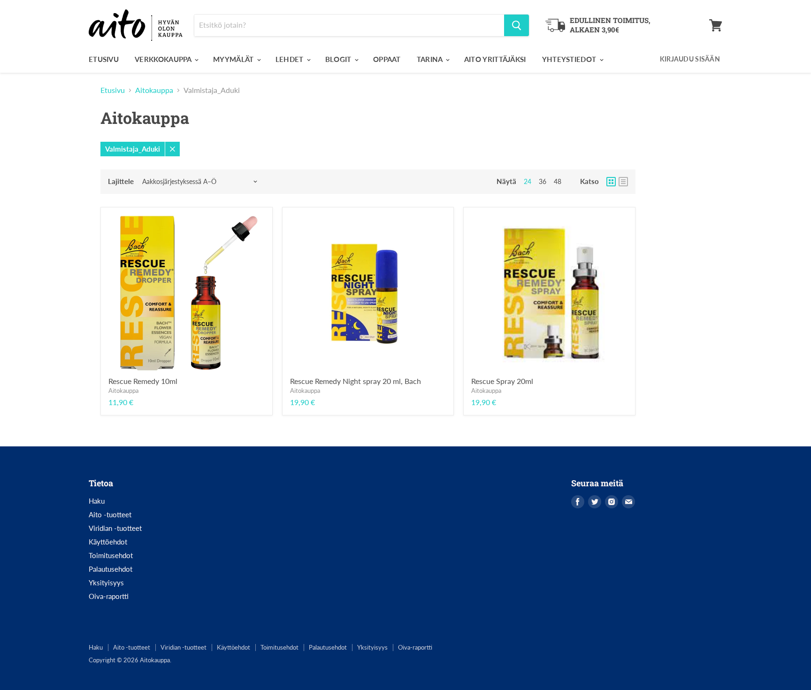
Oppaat (387, 59)
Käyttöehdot (108, 541)
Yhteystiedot (570, 59)
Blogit (339, 59)
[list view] (623, 181)
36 (542, 181)
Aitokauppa (154, 90)
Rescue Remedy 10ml (142, 380)
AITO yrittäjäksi (495, 59)
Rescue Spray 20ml (502, 380)
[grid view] (611, 181)
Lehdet (290, 59)
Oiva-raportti (109, 596)
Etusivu (104, 59)
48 (557, 181)
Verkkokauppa (164, 59)
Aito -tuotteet (110, 514)
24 (527, 181)
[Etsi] (516, 25)
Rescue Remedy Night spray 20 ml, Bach (355, 380)
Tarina (430, 59)
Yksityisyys (106, 582)
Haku (97, 501)
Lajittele (121, 181)
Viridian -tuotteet (115, 528)
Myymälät (234, 59)
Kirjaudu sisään (690, 59)
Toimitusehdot (111, 555)
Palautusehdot (110, 569)
